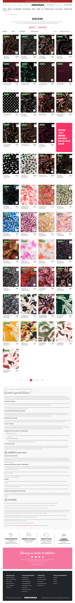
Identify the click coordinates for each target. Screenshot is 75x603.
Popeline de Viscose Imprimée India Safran (6, 344)
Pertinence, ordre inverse (64, 31)
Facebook (55, 581)
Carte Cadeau (19, 4)
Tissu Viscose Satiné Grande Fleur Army (25, 84)
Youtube (54, 579)
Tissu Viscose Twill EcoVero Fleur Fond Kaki (6, 57)
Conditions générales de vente (47, 597)
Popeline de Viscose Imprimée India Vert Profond (61, 316)
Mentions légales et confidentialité (62, 597)
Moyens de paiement (10, 583)
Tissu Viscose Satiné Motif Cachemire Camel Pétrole (7, 145)
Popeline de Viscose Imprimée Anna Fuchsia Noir (60, 261)
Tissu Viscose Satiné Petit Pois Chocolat (43, 84)
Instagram (55, 577)
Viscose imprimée (42, 27)
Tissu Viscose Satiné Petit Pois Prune (61, 84)
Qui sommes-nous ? (41, 577)
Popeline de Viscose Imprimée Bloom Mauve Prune (43, 289)
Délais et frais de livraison (11, 579)
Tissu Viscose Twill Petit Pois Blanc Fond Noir (6, 176)
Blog (15, 4)
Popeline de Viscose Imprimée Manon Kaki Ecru (60, 207)
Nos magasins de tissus (7, 4)
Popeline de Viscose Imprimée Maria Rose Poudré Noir (25, 316)
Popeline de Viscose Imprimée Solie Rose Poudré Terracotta (43, 316)
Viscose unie (31, 27)
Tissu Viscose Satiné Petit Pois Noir (7, 114)
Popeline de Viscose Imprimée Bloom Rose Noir (60, 289)
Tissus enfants (25, 587)
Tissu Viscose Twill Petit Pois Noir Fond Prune (42, 145)
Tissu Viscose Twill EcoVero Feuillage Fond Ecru (25, 57)
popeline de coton (19, 525)
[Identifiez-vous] (65, 4)
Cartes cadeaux (9, 581)
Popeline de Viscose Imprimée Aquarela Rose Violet (25, 261)
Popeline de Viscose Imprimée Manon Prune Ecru (25, 234)
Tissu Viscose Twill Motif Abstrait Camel (25, 145)
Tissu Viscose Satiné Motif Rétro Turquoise (24, 115)
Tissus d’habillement (26, 583)
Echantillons (8, 587)
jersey (31, 525)
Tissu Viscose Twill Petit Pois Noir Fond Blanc (24, 176)
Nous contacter (27, 4)
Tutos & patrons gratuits (27, 585)
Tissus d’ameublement (26, 581)
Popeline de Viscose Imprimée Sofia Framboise (24, 344)
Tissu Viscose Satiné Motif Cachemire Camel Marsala (61, 115)
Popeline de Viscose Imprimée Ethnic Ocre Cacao (7, 261)
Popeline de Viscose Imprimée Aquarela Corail (42, 261)
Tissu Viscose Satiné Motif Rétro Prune (43, 114)
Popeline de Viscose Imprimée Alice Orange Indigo (7, 316)
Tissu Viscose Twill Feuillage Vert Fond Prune (60, 176)
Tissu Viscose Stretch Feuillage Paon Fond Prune (42, 57)
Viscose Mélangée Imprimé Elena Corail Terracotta (60, 344)
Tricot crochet (25, 591)
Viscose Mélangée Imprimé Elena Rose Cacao (6, 371)
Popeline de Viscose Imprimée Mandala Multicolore (25, 289)
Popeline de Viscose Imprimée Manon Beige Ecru (42, 234)
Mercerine (36, 525)
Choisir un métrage (10, 585)
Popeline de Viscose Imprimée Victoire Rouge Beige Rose (25, 207)
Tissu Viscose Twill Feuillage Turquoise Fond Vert (7, 207)
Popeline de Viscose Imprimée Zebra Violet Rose (60, 234)
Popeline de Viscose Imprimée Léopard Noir (6, 289)
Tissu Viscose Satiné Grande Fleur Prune (7, 84)
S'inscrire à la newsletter (37, 564)
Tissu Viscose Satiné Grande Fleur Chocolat (60, 57)
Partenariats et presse (42, 583)
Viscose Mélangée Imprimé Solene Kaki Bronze (42, 344)
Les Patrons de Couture (26, 589)
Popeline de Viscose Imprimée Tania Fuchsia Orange (43, 207)
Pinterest (55, 583)
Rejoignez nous (41, 585)
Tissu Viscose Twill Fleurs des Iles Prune (43, 176)
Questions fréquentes (10, 577)
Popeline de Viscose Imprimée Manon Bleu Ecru (6, 234)
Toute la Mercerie (25, 579)
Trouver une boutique (42, 579)
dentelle (26, 525)
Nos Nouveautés (25, 577)
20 (42, 380)
